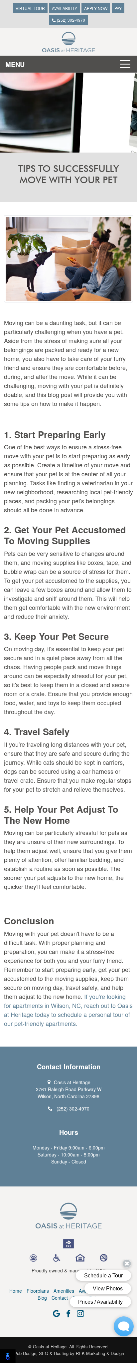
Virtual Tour (30, 8)
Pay (118, 8)
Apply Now (95, 8)
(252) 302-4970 (70, 20)
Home (15, 1290)
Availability (64, 8)
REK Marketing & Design (100, 1353)
